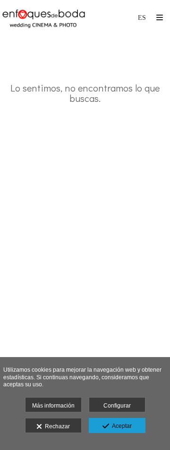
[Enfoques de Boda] (43, 17)
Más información (53, 405)
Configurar (117, 405)
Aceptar (120, 426)
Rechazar (56, 426)
